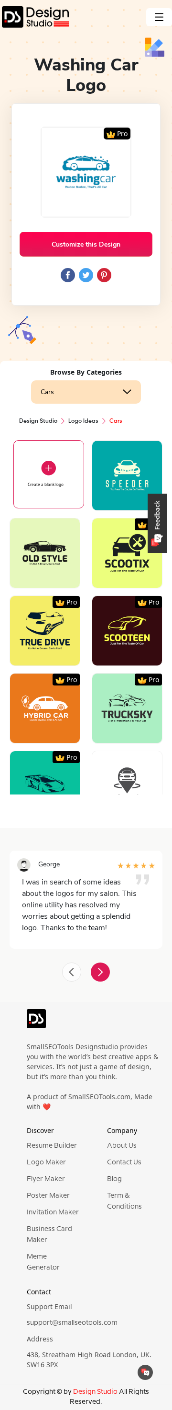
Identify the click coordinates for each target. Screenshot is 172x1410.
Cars (47, 392)
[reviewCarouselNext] (100, 972)
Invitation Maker (53, 1212)
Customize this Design (86, 244)
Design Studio (38, 421)
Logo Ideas (83, 421)
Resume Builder (52, 1145)
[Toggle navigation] (159, 17)
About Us (122, 1145)
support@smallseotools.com (72, 1323)
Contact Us (124, 1162)
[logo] (36, 1022)
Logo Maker (46, 1162)
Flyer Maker (46, 1179)
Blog (114, 1179)
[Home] (34, 17)
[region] (86, 602)
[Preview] (116, 499)
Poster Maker (48, 1195)
